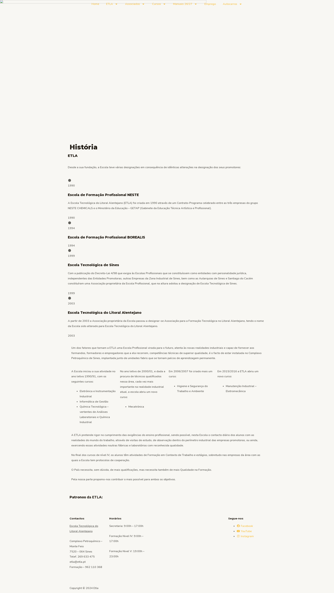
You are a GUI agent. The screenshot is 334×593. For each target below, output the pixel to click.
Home (95, 4)
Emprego (210, 4)
